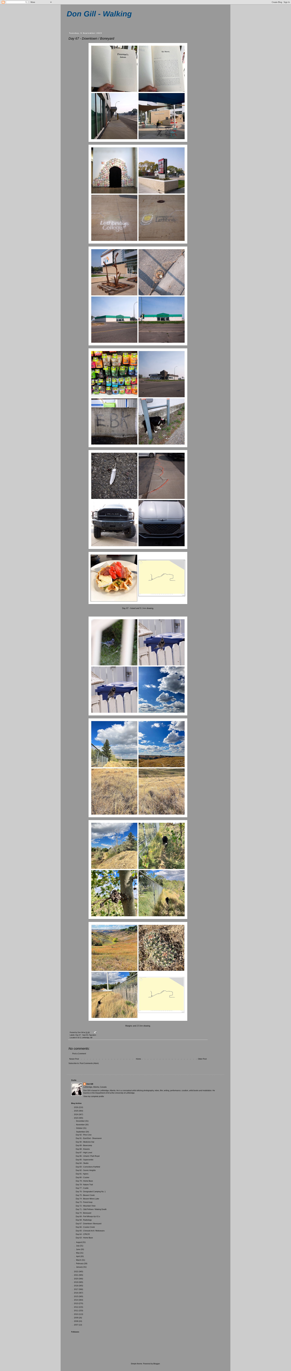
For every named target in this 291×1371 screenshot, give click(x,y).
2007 (76, 1325)
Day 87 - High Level (84, 1153)
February (80, 1263)
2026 (76, 1107)
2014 (76, 1300)
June (78, 1249)
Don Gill (89, 1084)
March (79, 1260)
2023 (76, 1118)
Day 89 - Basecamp (84, 1145)
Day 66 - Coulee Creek (85, 1227)
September (81, 1132)
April (78, 1256)
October (79, 1128)
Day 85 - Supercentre (84, 1160)
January (79, 1267)
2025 (76, 1111)
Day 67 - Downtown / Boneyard (88, 1224)
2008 (76, 1321)
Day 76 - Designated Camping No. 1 (91, 1192)
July (78, 1246)
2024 (76, 1114)
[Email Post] (95, 1032)
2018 (76, 1286)
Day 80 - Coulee (82, 1177)
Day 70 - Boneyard (83, 1213)
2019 (76, 1282)
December (80, 1121)
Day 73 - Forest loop (84, 1202)
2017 (76, 1289)
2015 (76, 1296)
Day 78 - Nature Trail (84, 1185)
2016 (76, 1293)
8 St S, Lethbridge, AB (84, 1037)
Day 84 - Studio (82, 1163)
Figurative (92, 1035)
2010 (76, 1314)
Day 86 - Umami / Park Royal (88, 1156)
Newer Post (74, 1059)
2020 (76, 1279)
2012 (76, 1307)
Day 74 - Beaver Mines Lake (87, 1199)
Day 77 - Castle (82, 1188)
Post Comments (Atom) (89, 1063)
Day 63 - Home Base (84, 1238)
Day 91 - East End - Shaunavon (89, 1138)
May (78, 1253)
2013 (76, 1303)
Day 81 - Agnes (82, 1174)
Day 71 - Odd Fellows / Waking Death (91, 1209)
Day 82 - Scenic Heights (86, 1170)
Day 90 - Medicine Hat (85, 1142)
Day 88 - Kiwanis (83, 1149)
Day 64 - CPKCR (83, 1234)
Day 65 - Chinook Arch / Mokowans (90, 1231)
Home (138, 1059)
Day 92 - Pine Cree (84, 1135)
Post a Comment (79, 1054)
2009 (76, 1318)
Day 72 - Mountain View (85, 1206)
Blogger (156, 1364)
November (80, 1125)
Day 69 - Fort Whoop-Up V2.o (88, 1216)
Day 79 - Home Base (84, 1181)
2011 (76, 1311)
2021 (76, 1275)
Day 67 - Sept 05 (81, 1035)
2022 (76, 1272)
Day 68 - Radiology (84, 1220)
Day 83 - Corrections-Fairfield (88, 1167)
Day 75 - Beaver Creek (85, 1195)
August (79, 1242)
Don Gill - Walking (99, 14)
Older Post (202, 1059)
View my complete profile (93, 1096)
